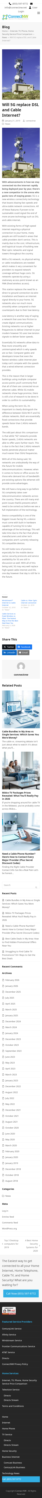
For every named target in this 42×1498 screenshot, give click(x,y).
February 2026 (12, 980)
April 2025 (10, 1003)
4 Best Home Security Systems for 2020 (29, 1245)
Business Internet (11, 1456)
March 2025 (11, 1009)
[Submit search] (36, 887)
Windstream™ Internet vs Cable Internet (9, 602)
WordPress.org (9, 1228)
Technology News (10, 1473)
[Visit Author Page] (21, 666)
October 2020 (12, 1127)
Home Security (9, 1451)
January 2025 (11, 1015)
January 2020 (11, 1157)
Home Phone (8, 1428)
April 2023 (10, 1068)
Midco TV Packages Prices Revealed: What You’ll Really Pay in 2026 (20, 795)
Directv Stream (11, 1400)
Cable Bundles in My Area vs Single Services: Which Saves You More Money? (20, 734)
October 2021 (12, 1116)
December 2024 (13, 1021)
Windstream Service (12, 1340)
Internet (6, 1422)
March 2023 (11, 1074)
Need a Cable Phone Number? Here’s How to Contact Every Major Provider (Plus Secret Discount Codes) (18, 858)
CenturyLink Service (11, 1328)
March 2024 (11, 1027)
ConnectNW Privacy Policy (15, 1364)
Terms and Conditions (13, 1406)
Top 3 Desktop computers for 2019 (10, 1244)
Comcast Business (13, 1462)
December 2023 (13, 1039)
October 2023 (12, 1045)
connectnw (31, 120)
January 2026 (11, 986)
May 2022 (10, 1104)
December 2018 (13, 1169)
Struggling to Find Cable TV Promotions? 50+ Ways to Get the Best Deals (18, 955)
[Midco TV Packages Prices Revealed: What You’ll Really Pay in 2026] (21, 770)
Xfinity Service (9, 1334)
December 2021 (13, 1110)
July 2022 (9, 1098)
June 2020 (10, 1133)
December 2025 (13, 991)
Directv (5, 1358)
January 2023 (11, 1080)
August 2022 (11, 1092)
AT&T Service (8, 1352)
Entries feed (8, 1216)
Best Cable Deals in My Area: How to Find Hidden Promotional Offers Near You (20, 942)
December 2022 (13, 1086)
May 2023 (10, 1062)
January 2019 (11, 1163)
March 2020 (11, 1145)
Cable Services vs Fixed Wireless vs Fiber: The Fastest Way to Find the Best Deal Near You (10, 618)
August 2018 (11, 1180)
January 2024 (11, 1033)
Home (5, 1416)
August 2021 (11, 1121)
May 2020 (10, 1139)
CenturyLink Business (14, 1467)
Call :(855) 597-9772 (11, 1479)
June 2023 (10, 1056)
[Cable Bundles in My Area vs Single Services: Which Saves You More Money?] (21, 709)
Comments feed (10, 1222)
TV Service (7, 1434)
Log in (5, 1210)
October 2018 (12, 1175)
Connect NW (20, 1490)
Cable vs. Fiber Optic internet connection (29, 601)
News (7, 124)
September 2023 (13, 1050)
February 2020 (12, 1151)
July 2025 (9, 997)
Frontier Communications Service (18, 1346)
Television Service (10, 1389)
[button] (38, 13)
